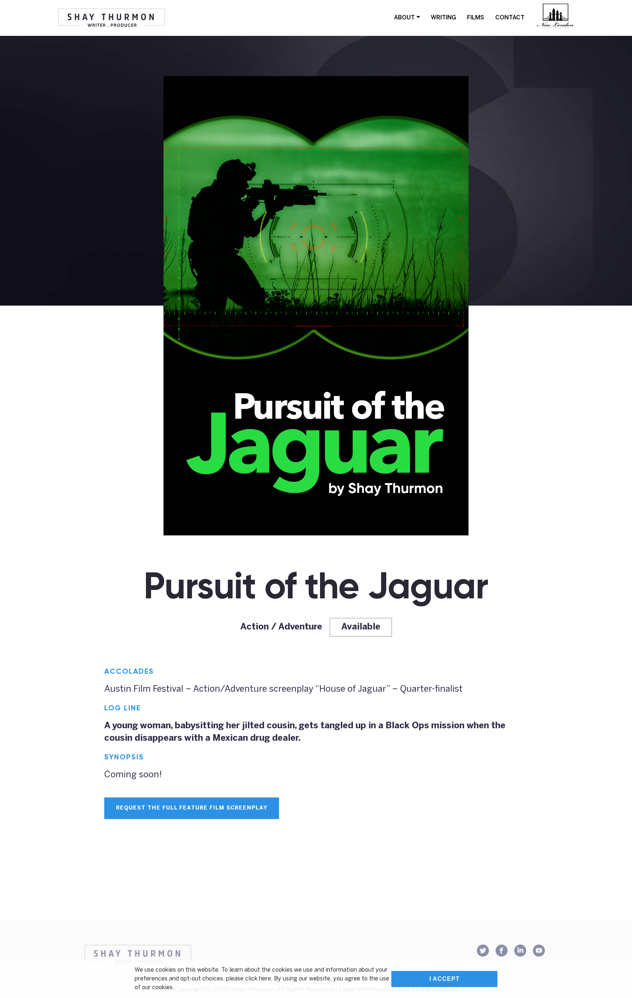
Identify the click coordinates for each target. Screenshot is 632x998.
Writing (443, 17)
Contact (509, 17)
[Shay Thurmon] (111, 18)
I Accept (444, 979)
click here (258, 979)
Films (475, 17)
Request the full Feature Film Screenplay (191, 808)
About (404, 17)
